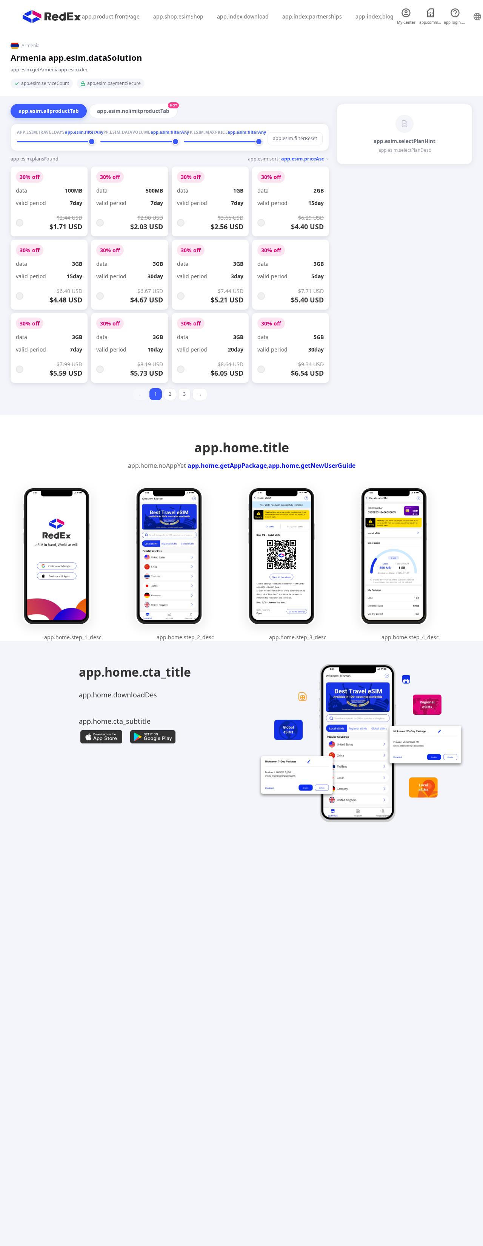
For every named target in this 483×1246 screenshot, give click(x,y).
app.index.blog (374, 16)
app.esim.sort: (286, 159)
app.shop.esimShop (178, 16)
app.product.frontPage (111, 16)
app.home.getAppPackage (227, 465)
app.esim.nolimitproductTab (137, 109)
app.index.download (243, 16)
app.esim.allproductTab (48, 111)
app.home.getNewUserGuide (311, 465)
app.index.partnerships (312, 16)
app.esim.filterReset (295, 138)
